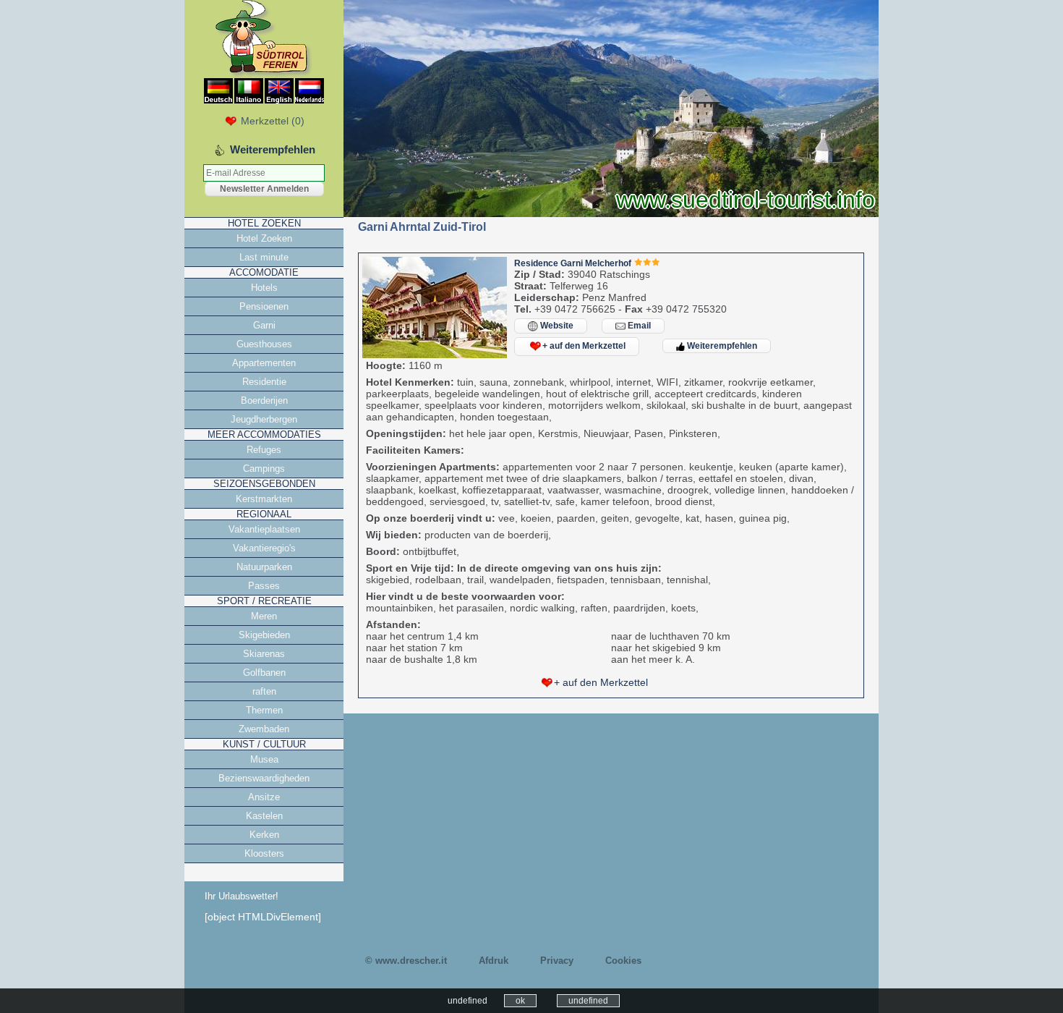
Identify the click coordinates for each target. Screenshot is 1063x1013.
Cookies (623, 960)
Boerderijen (264, 400)
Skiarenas (264, 653)
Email (638, 326)
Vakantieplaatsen (264, 529)
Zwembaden (264, 729)
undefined (588, 1001)
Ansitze (264, 797)
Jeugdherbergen (264, 419)
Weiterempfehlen (721, 346)
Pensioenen (264, 306)
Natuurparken (264, 566)
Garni (264, 325)
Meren (264, 616)
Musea (264, 759)
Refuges (264, 449)
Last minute (264, 257)
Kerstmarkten (264, 498)
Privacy (556, 960)
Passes (264, 585)
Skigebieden (264, 635)
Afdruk (493, 960)
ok (520, 1001)
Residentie (264, 381)
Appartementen (264, 362)
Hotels (264, 287)
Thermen (264, 710)
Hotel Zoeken (264, 238)
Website (555, 326)
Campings (264, 468)
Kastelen (264, 815)
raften (264, 691)
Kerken (264, 834)
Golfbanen (264, 672)
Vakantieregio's (264, 548)
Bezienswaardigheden (263, 778)
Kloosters (264, 853)
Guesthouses (264, 344)
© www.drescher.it (406, 960)
